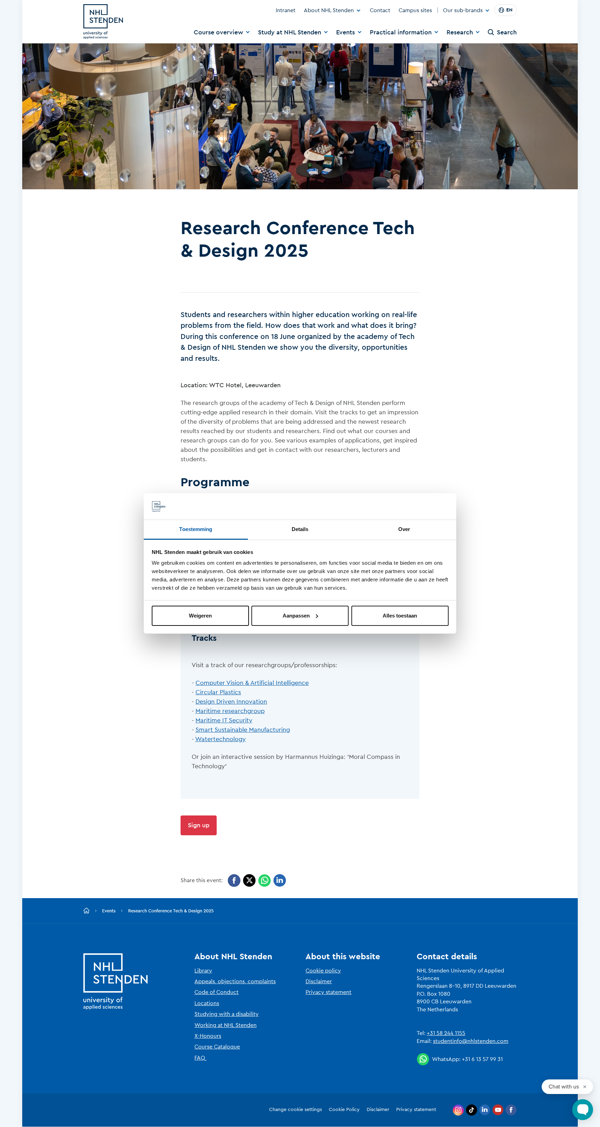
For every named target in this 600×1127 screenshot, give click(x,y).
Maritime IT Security (223, 720)
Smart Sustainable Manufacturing (242, 730)
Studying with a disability (226, 1014)
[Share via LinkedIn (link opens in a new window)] (279, 880)
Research (460, 32)
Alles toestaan (400, 616)
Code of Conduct (216, 992)
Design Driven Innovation (231, 701)
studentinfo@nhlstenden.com (470, 1041)
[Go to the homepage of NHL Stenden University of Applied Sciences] (103, 21)
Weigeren (200, 616)
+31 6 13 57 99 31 (482, 1059)
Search (507, 32)
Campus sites (415, 10)
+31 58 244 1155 (446, 1033)
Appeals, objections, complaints (235, 981)
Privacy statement (328, 992)
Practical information (401, 32)
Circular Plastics (218, 692)
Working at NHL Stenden (225, 1025)
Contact (380, 10)
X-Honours (207, 1036)
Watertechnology (220, 739)
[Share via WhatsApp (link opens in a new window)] (264, 880)
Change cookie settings (295, 1109)
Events (345, 32)
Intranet (285, 10)
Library (203, 970)
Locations (206, 1003)
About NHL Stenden (329, 10)
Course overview (218, 32)
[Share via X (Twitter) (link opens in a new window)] (249, 880)
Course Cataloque (217, 1047)
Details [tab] (300, 529)
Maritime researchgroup (230, 711)
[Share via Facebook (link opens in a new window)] (234, 880)
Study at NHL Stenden (289, 32)
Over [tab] (404, 529)
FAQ (199, 1058)
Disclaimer (319, 981)
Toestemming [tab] (195, 529)
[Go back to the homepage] (86, 910)
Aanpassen (296, 616)
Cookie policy (323, 970)
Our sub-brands (463, 11)
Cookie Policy (344, 1109)
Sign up (198, 825)
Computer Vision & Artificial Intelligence (252, 683)
